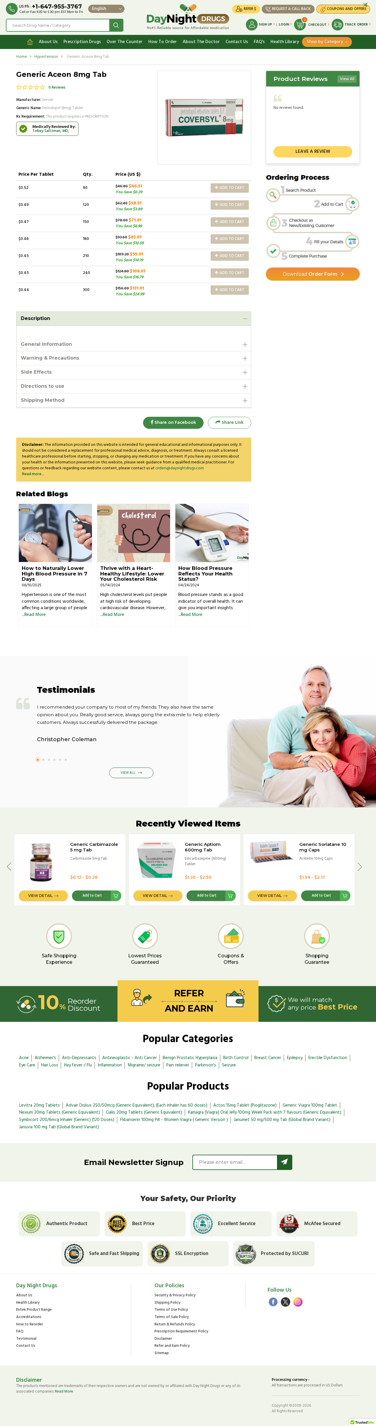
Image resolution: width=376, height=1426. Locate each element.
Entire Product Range (34, 1310)
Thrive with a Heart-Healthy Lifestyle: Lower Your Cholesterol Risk (132, 573)
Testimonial (26, 1339)
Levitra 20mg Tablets (39, 1105)
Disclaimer (163, 1339)
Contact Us (237, 41)
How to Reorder (29, 1324)
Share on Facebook (174, 422)
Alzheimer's (45, 1057)
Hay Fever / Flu (78, 1065)
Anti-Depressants (79, 1057)
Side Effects (36, 372)
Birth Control (236, 1057)
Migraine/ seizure (144, 1065)
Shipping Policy (167, 1303)
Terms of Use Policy (171, 1310)
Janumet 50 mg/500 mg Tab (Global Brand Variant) (282, 1119)
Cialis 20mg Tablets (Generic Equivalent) (144, 1112)
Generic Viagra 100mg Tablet (310, 1105)
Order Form (310, 274)
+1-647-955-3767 (57, 6)
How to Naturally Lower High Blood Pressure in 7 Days (54, 573)
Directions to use (42, 386)
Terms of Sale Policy (172, 1317)
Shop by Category (325, 41)
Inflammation (110, 1065)
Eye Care (27, 1065)
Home (21, 56)
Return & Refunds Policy (175, 1324)
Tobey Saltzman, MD (50, 131)
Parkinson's (205, 1065)
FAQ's (259, 41)
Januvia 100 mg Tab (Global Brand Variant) (59, 1127)
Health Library (285, 41)
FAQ (20, 1331)
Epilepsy (295, 1057)
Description (35, 318)
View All (347, 79)
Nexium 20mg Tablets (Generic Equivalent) (59, 1112)
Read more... (33, 474)
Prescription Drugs (82, 41)
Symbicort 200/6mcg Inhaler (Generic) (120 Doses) (66, 1119)
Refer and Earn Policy (172, 1346)
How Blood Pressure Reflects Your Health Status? (205, 573)
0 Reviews (57, 87)
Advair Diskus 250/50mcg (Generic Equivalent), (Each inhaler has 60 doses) (136, 1105)
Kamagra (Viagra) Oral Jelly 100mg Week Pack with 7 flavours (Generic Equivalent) (264, 1112)
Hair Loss (49, 1065)
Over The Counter (124, 41)
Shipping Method (43, 400)
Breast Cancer (267, 1057)
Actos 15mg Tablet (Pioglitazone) (245, 1105)
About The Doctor (201, 41)
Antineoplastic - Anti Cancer (129, 1057)
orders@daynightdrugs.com (179, 468)
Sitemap (162, 1353)
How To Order (162, 41)
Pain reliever (177, 1065)
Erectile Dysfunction (327, 1057)
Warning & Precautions (50, 358)
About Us (48, 41)
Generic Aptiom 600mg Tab (203, 847)
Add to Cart (231, 188)
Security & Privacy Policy (175, 1295)
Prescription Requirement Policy (181, 1331)
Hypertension (46, 56)
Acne (24, 1057)
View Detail (40, 895)
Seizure (229, 1065)
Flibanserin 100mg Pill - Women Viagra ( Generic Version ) (174, 1119)
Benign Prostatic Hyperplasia (190, 1057)
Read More (35, 615)
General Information (46, 344)
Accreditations (28, 1317)
